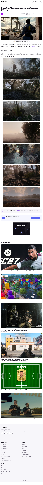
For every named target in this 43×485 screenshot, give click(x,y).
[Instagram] (5, 433)
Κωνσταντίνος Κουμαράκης (9, 13)
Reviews (23, 444)
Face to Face (24, 452)
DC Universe (3, 458)
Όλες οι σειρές (3, 446)
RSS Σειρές (13, 480)
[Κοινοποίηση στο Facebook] (32, 14)
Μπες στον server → (35, 217)
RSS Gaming (3, 480)
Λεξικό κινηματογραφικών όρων (6, 460)
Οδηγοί (23, 448)
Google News (17, 210)
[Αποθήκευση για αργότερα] (39, 14)
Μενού (40, 1)
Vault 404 (24, 450)
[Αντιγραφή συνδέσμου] (41, 14)
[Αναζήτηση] (33, 2)
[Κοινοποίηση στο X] (34, 14)
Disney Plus (3, 452)
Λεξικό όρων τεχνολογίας (26, 456)
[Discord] (12, 433)
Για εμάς (2, 465)
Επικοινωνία (3, 467)
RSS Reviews (18, 480)
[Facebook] (2, 433)
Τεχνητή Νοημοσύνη (25, 454)
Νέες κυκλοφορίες (4, 448)
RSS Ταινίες (8, 480)
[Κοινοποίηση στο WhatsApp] (36, 14)
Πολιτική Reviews (4, 469)
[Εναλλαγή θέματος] (35, 2)
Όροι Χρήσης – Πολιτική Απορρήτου (7, 471)
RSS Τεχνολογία (23, 480)
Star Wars (2, 454)
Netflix (2, 450)
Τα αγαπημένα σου (4, 473)
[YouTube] (7, 433)
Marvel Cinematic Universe (5, 456)
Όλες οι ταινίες (3, 444)
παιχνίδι (33, 46)
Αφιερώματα (24, 446)
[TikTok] (10, 433)
